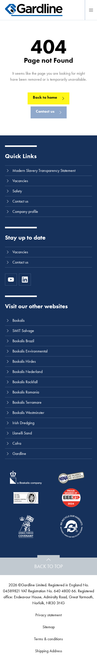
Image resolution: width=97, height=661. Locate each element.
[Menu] (91, 10)
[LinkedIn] (25, 280)
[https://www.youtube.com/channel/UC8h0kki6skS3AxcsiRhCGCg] (11, 280)
